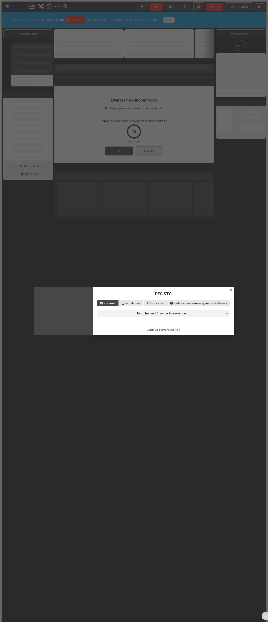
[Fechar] (231, 265)
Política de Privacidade (203, 339)
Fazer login (174, 355)
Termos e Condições (176, 339)
